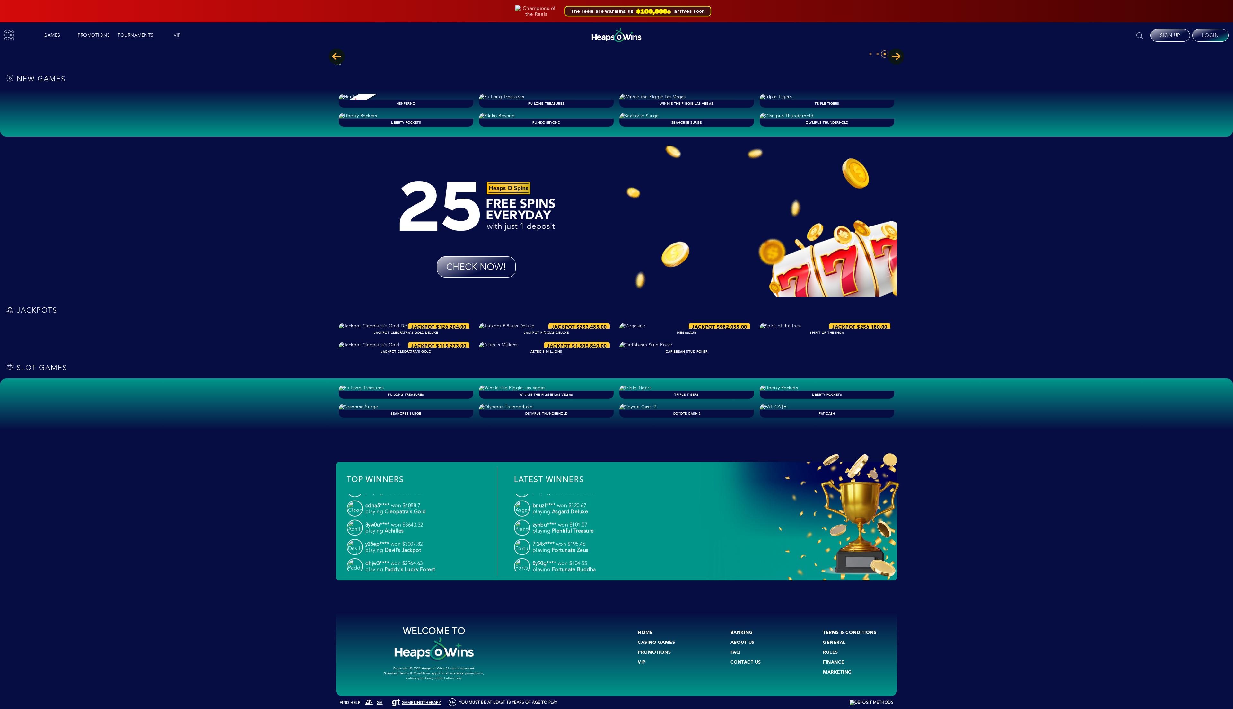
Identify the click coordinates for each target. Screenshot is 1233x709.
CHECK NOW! (476, 266)
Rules (830, 652)
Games (52, 35)
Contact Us (745, 662)
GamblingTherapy (421, 702)
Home (645, 632)
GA (379, 702)
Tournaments (135, 35)
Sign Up (1170, 35)
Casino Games (656, 642)
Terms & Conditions (849, 632)
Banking (741, 632)
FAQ (735, 652)
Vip (177, 35)
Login (1210, 35)
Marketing (837, 672)
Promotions (94, 35)
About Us (742, 642)
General (834, 642)
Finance (833, 662)
